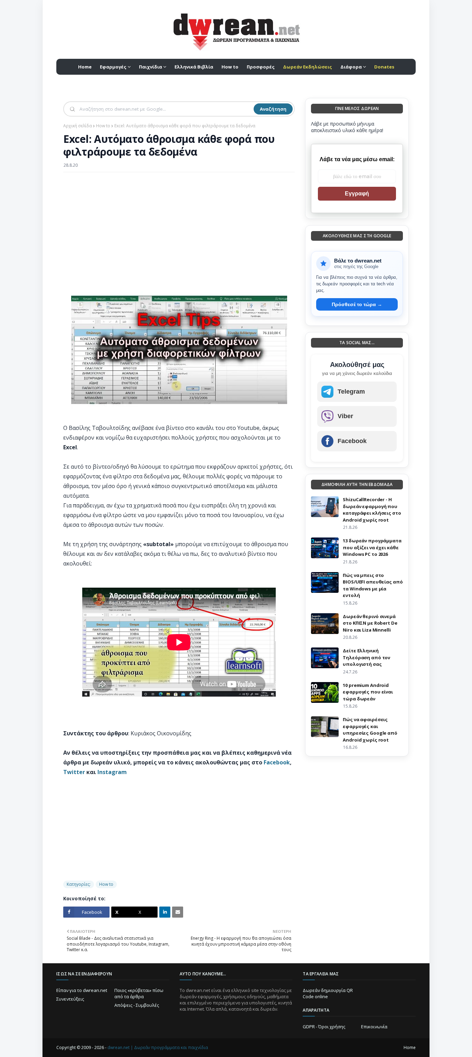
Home (410, 1047)
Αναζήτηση (273, 109)
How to (103, 126)
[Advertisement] (179, 227)
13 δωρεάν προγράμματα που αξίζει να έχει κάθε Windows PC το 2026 (372, 547)
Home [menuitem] (85, 67)
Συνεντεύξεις (70, 999)
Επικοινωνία (374, 1026)
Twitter (74, 772)
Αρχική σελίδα (77, 126)
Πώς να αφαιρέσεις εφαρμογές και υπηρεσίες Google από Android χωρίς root (370, 729)
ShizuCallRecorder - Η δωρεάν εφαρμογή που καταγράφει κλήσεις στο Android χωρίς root (372, 509)
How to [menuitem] (229, 67)
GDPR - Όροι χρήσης (324, 1026)
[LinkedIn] (164, 912)
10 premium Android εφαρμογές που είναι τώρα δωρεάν (368, 692)
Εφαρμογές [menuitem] (113, 67)
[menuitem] (307, 67)
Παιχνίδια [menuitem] (150, 67)
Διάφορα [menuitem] (351, 67)
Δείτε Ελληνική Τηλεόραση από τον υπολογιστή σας (366, 657)
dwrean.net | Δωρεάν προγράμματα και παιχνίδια (157, 1047)
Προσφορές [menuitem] (261, 67)
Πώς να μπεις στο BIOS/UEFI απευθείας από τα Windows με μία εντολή (373, 585)
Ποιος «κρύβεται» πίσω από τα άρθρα (138, 993)
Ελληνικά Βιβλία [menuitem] (193, 67)
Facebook (277, 762)
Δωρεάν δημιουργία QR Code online (328, 993)
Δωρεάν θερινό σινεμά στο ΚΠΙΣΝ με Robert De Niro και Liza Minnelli (370, 623)
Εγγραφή (357, 193)
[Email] (177, 912)
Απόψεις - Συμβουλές (136, 1005)
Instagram (112, 772)
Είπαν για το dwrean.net (81, 990)
